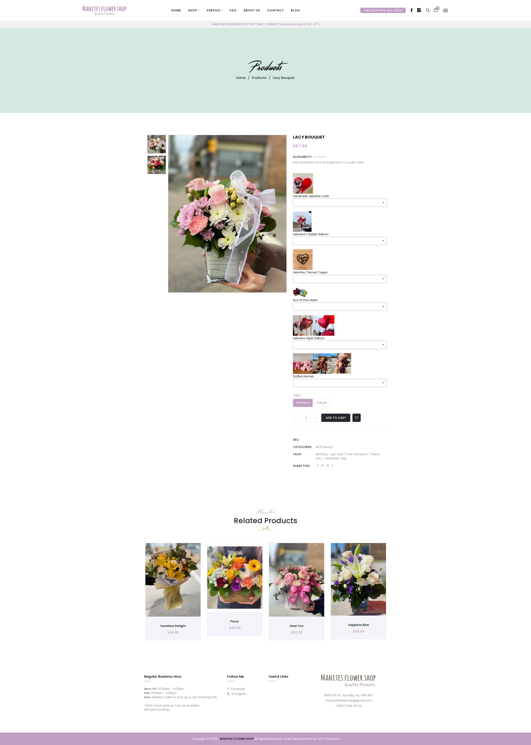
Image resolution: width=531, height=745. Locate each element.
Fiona (234, 621)
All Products (324, 447)
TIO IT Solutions (328, 739)
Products (265, 67)
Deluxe (322, 403)
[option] (156, 144)
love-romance (358, 454)
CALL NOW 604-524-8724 (383, 10)
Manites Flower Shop (237, 739)
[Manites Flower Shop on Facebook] (412, 11)
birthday (323, 454)
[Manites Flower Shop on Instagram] (420, 11)
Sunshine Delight (173, 626)
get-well (338, 454)
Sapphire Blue (358, 625)
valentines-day (335, 458)
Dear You (296, 626)
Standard (302, 403)
